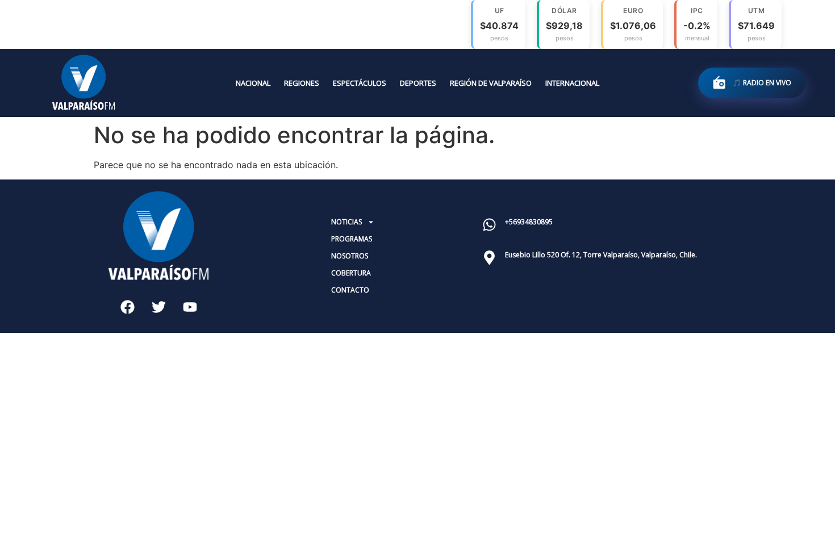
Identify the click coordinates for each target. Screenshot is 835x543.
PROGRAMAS (351, 239)
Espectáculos (359, 83)
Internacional (572, 83)
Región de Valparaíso (491, 83)
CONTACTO (350, 290)
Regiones (301, 83)
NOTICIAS (346, 222)
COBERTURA (351, 273)
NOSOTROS (349, 256)
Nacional (253, 83)
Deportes (418, 83)
